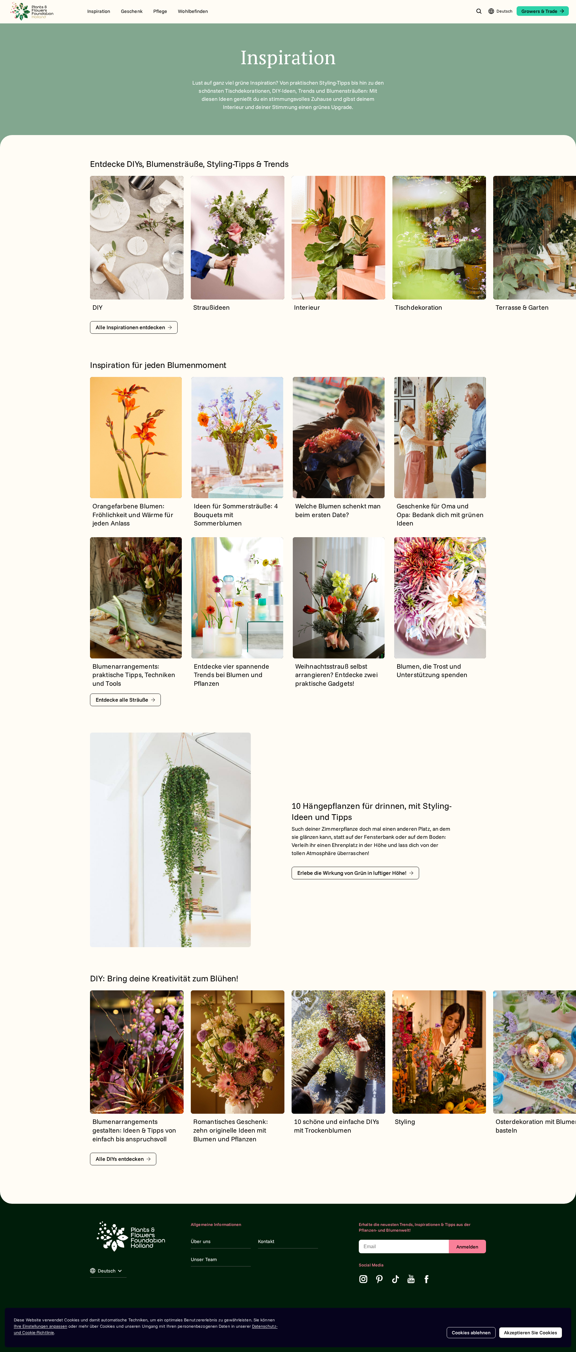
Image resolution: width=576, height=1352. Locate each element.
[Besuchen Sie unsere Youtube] (411, 1279)
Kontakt (266, 1241)
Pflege (160, 11)
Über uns (201, 1241)
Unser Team (204, 1259)
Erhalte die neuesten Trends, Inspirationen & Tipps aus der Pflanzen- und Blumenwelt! (414, 1227)
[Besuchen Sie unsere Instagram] (363, 1279)
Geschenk (131, 11)
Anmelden (467, 1247)
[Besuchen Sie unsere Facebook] (426, 1279)
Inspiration (98, 11)
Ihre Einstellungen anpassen (40, 1326)
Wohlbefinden (193, 11)
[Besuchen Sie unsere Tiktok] (395, 1279)
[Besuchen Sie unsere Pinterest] (379, 1279)
